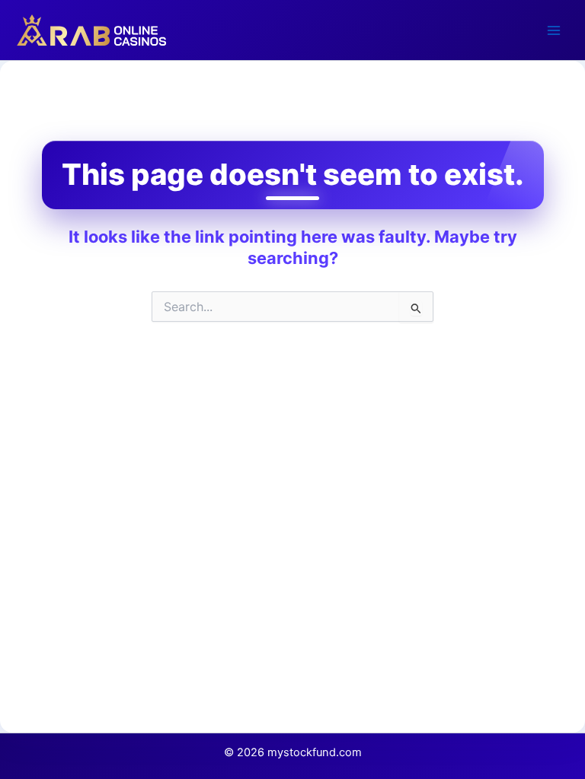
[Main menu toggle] (554, 30)
